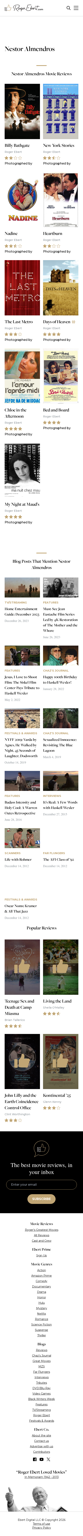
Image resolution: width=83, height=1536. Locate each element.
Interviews (42, 1377)
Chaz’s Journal (41, 1355)
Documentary (41, 1286)
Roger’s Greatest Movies (41, 1230)
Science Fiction (41, 1324)
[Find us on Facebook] (34, 1459)
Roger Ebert (41, 1415)
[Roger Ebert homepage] (24, 8)
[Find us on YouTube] (42, 1459)
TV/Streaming (41, 1410)
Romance (41, 1319)
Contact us (41, 1441)
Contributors (41, 1452)
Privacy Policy (41, 1527)
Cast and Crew (41, 1240)
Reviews (41, 1350)
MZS (41, 1366)
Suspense (41, 1330)
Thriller (41, 1335)
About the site (41, 1435)
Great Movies (42, 1361)
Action (41, 1270)
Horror (41, 1297)
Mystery (41, 1308)
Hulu (41, 1303)
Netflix (41, 1313)
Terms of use (41, 1524)
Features (41, 1404)
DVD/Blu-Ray (41, 1388)
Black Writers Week (41, 1399)
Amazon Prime (41, 1275)
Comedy (41, 1281)
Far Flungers (41, 1372)
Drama (41, 1292)
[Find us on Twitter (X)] (48, 1459)
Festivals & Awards (41, 1421)
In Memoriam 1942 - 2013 (42, 1477)
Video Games (41, 1393)
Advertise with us (41, 1446)
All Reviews (41, 1235)
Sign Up (41, 1255)
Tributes (41, 1382)
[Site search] (69, 8)
